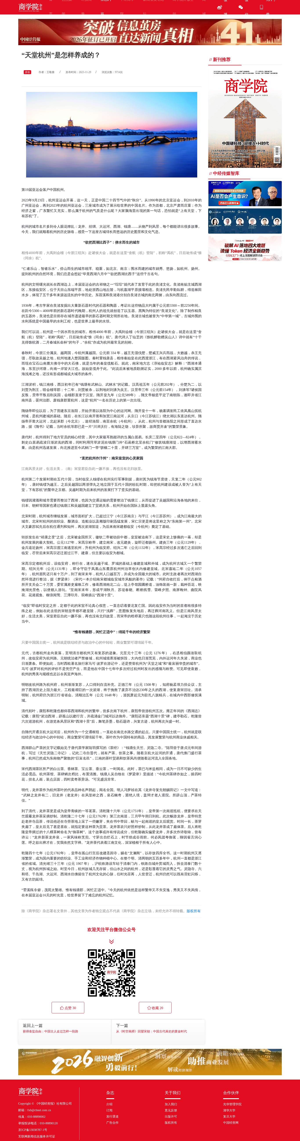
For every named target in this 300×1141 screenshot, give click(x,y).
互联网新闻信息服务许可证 (36, 1136)
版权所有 (194, 911)
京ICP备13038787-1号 (32, 1130)
